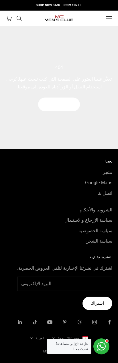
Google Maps (98, 182)
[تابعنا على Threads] (79, 322)
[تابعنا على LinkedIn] (20, 322)
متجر (107, 172)
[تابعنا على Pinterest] (65, 322)
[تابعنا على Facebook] (109, 322)
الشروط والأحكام (96, 209)
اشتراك (97, 303)
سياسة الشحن (98, 241)
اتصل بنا (104, 193)
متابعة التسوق (59, 104)
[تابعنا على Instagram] (94, 322)
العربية (40, 338)
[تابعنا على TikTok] (35, 322)
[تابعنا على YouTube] (50, 322)
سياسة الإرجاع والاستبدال (88, 220)
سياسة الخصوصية (95, 230)
